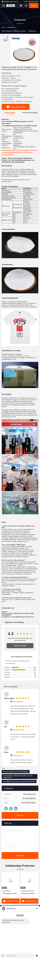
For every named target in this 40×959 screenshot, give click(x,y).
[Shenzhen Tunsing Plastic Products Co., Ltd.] (10, 5)
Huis (3, 27)
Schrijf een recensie (20, 645)
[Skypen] (6, 808)
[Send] (37, 955)
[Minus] (37, 908)
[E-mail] (15, 808)
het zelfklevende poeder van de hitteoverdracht (19, 781)
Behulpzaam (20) (18, 701)
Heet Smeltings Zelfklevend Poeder (13, 31)
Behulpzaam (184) (18, 730)
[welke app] (11, 808)
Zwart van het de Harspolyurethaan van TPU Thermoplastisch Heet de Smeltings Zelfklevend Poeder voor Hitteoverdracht (10, 892)
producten (10, 27)
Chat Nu (20, 815)
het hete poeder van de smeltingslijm (15, 771)
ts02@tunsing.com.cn (11, 1)
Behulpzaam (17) (18, 755)
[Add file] (2, 955)
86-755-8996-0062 (31, 1)
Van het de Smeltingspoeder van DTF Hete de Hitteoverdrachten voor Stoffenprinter (29, 892)
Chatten (33, 5)
